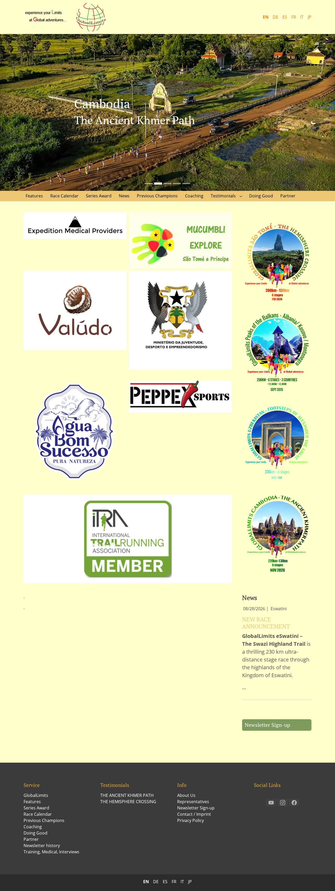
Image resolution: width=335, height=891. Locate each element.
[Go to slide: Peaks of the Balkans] (177, 183)
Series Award (36, 808)
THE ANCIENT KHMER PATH (127, 795)
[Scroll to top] (323, 879)
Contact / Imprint (194, 814)
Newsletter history (42, 845)
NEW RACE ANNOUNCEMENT (266, 622)
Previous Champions (44, 820)
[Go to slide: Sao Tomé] (149, 183)
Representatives (193, 801)
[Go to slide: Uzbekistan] (167, 183)
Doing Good (35, 833)
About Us (186, 795)
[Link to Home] (68, 17)
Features (32, 801)
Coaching (33, 827)
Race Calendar (38, 814)
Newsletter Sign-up (267, 724)
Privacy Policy (190, 820)
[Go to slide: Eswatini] (186, 183)
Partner (31, 839)
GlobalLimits (36, 795)
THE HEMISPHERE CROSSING (128, 801)
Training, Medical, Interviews (51, 852)
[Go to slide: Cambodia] (158, 183)
